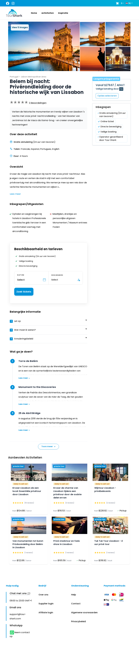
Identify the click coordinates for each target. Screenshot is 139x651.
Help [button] (73, 594)
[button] (30, 13)
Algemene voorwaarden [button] (84, 612)
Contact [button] (75, 603)
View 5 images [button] (20, 27)
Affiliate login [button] (46, 612)
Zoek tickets (23, 291)
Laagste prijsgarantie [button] (106, 78)
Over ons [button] (43, 594)
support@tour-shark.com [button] (18, 616)
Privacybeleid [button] (78, 621)
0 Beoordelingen (37, 102)
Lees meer (23, 378)
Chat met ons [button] (18, 593)
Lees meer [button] (15, 193)
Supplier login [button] (46, 603)
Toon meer (47, 446)
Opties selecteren (107, 95)
